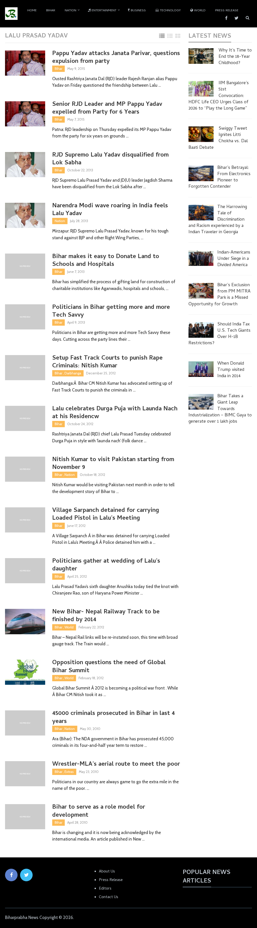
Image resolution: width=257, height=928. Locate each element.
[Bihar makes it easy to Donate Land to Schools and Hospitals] (25, 266)
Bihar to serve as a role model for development (98, 811)
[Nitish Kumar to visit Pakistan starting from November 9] (25, 469)
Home (32, 10)
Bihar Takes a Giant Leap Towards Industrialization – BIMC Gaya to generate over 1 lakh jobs (220, 409)
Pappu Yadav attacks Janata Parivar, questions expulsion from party (116, 58)
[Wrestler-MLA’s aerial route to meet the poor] (25, 773)
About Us (107, 871)
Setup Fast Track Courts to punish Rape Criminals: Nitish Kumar (107, 362)
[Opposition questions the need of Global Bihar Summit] (25, 672)
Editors (105, 889)
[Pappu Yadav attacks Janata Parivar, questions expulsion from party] (25, 63)
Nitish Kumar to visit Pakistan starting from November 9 (113, 464)
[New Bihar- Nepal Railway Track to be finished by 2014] (25, 621)
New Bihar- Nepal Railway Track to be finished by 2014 (106, 616)
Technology (170, 10)
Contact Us (108, 897)
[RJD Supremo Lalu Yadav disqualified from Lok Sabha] (25, 164)
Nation (70, 10)
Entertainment (103, 10)
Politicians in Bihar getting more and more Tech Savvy (111, 311)
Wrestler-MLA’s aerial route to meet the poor (116, 764)
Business (138, 10)
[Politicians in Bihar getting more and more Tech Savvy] (25, 316)
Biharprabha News (21, 917)
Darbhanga (73, 373)
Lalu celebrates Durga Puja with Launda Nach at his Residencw (114, 413)
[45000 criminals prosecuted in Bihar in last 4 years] (25, 723)
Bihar (50, 10)
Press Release (226, 10)
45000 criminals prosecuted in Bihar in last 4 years (113, 717)
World (199, 10)
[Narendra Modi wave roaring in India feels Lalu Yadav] (25, 215)
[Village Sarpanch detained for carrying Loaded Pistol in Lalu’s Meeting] (25, 519)
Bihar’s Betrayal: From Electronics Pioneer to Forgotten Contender (219, 177)
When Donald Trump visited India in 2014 (230, 370)
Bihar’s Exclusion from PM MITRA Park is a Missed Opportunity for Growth (219, 295)
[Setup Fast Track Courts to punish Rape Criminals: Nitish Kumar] (25, 367)
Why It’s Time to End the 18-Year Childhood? (235, 57)
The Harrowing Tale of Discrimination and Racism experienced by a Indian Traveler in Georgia (217, 220)
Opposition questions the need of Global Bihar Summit (109, 667)
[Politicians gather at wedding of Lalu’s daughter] (25, 570)
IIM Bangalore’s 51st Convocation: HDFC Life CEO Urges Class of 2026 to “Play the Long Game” (218, 96)
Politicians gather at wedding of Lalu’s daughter (106, 565)
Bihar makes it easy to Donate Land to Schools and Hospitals (105, 261)
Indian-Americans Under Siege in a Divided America (233, 259)
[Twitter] (26, 875)
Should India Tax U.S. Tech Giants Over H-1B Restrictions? (219, 334)
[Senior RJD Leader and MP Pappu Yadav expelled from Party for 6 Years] (25, 113)
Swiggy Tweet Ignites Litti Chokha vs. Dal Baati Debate (218, 138)
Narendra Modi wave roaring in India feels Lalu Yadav (110, 210)
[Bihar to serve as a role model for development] (25, 816)
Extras (69, 771)
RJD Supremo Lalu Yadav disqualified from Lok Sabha (110, 159)
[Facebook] (11, 875)
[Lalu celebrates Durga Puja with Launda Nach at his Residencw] (25, 418)
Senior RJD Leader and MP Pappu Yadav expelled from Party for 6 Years (107, 108)
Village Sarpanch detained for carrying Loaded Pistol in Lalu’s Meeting (105, 514)
